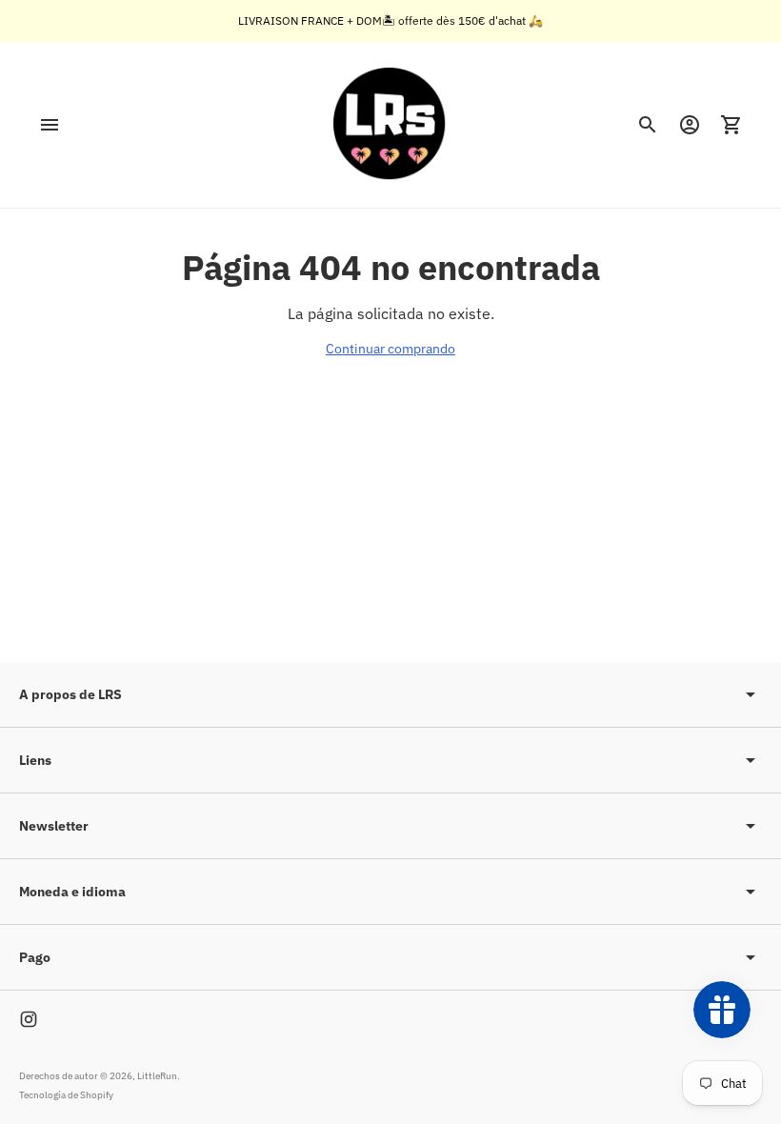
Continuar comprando (390, 348)
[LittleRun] (390, 124)
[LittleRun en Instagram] (28, 1019)
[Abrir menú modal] (49, 125)
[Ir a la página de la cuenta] (690, 125)
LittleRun (157, 1076)
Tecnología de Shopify (66, 1095)
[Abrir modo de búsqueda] (648, 125)
